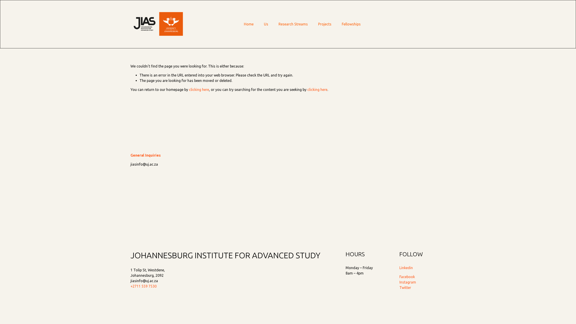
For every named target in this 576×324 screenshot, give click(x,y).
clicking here (199, 90)
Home (249, 24)
